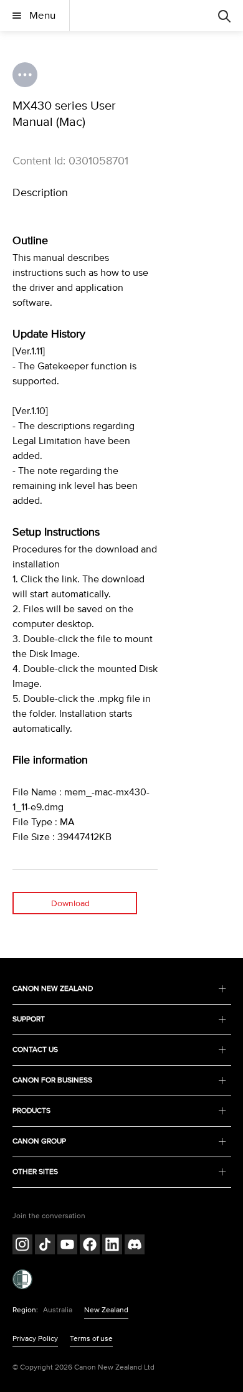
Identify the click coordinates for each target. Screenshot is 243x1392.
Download (70, 903)
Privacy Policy (35, 1338)
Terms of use (91, 1338)
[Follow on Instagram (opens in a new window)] (22, 1245)
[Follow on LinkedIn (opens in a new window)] (112, 1245)
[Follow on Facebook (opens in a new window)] (90, 1245)
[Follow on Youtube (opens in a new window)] (67, 1245)
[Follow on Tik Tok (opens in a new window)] (45, 1245)
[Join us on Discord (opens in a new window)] (135, 1245)
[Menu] (224, 15)
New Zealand (106, 1310)
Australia (57, 1310)
